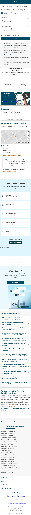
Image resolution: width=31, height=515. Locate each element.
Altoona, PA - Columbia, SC (7, 459)
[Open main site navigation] (2, 2)
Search (15, 38)
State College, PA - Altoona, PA (9, 442)
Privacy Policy (18, 506)
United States (18, 6)
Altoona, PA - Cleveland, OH (8, 455)
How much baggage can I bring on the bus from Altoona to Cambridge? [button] (14, 328)
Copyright (24, 506)
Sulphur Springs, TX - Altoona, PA (9, 468)
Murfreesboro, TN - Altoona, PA (9, 463)
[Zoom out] (28, 134)
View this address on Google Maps (12, 155)
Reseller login (8, 506)
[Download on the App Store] (21, 496)
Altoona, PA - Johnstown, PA (8, 457)
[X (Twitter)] (7, 503)
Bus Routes (9, 6)
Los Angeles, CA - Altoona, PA (8, 444)
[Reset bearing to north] (28, 136)
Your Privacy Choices (17, 510)
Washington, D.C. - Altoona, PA (8, 452)
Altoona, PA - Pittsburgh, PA (8, 431)
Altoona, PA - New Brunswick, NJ (9, 465)
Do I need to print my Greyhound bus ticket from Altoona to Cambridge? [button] (13, 377)
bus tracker (13, 404)
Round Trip (16, 13)
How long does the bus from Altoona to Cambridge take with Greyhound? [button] (12, 318)
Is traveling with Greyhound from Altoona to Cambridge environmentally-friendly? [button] (14, 334)
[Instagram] (6, 503)
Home (2, 6)
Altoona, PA (26, 6)
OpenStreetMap (24, 142)
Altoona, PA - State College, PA (9, 446)
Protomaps (18, 142)
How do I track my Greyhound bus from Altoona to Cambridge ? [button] (12, 323)
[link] (15, 287)
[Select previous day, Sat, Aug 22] (26, 26)
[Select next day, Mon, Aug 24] (28, 26)
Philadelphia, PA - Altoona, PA (8, 439)
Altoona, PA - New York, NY (7, 461)
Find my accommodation (10, 35)
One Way (6, 13)
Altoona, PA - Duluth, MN (7, 472)
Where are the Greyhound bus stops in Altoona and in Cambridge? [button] (14, 372)
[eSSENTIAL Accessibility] (17, 503)
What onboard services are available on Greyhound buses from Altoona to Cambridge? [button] (14, 339)
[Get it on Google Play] (12, 496)
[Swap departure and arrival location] (28, 19)
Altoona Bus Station (10, 171)
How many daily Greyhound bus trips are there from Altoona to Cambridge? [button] (14, 360)
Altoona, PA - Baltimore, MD (8, 433)
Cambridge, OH (20, 119)
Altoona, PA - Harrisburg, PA (8, 448)
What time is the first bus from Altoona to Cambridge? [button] (13, 344)
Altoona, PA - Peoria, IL (7, 450)
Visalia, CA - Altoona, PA (7, 470)
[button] (15, 17)
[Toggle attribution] (28, 142)
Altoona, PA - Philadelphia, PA (8, 437)
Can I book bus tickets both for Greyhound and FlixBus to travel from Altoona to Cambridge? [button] (14, 355)
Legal (12, 506)
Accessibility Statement (16, 508)
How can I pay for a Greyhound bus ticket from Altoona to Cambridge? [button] (14, 383)
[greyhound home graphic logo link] (15, 2)
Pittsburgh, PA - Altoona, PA (8, 435)
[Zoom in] (28, 132)
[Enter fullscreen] (28, 138)
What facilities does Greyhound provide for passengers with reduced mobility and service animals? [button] (14, 366)
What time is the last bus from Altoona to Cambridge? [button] (13, 349)
